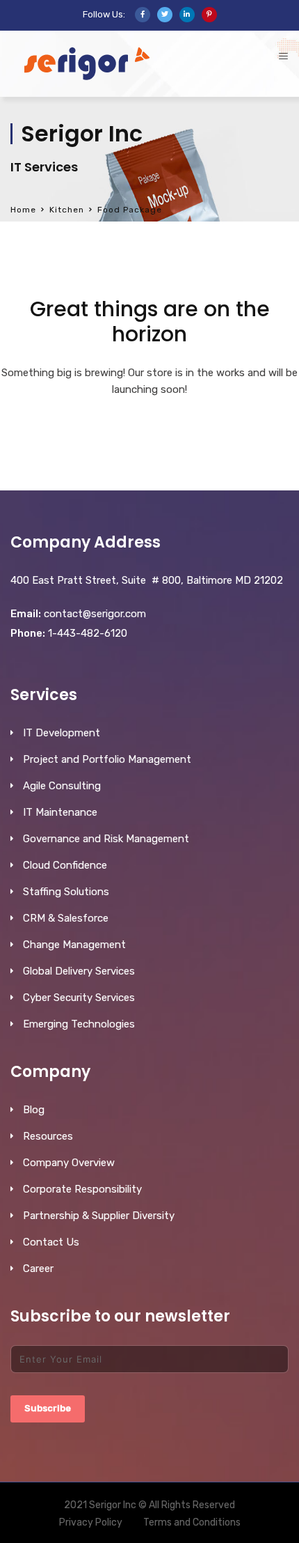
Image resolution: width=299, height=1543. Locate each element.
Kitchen (66, 210)
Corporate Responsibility (82, 1189)
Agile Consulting (62, 786)
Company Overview (69, 1162)
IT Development (61, 733)
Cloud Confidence (65, 865)
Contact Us (51, 1242)
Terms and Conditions (192, 1522)
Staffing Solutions (66, 891)
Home (23, 210)
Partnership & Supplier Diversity (99, 1215)
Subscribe (47, 1408)
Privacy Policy (90, 1522)
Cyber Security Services (79, 997)
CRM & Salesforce (65, 918)
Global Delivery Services (79, 971)
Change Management (74, 944)
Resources (48, 1136)
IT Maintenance (60, 812)
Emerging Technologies (79, 1024)
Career (38, 1268)
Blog (34, 1109)
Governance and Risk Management (106, 838)
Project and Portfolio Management (107, 759)
